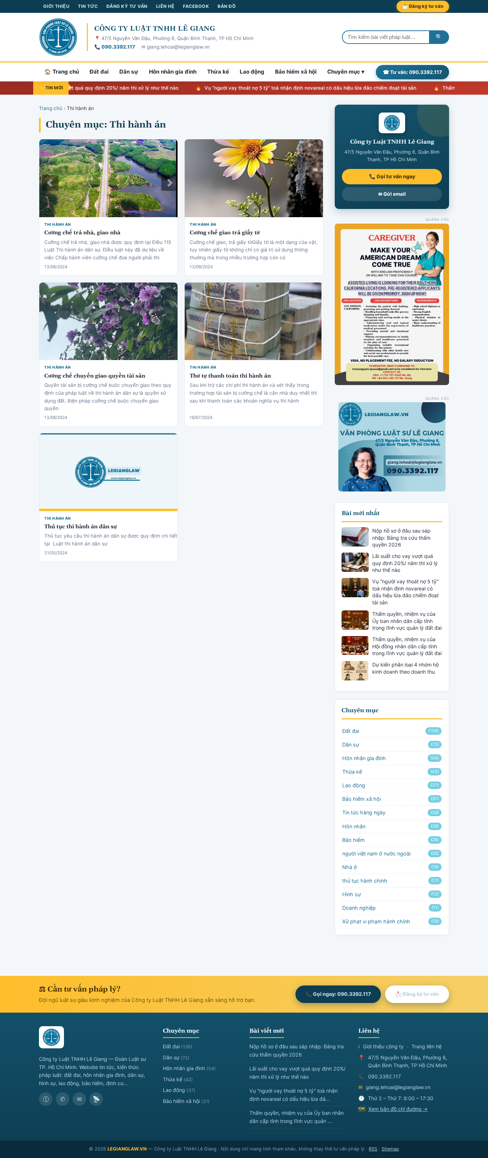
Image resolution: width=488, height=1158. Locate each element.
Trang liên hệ (427, 1046)
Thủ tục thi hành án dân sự (80, 526)
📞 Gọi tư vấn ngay (392, 176)
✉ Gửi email (392, 194)
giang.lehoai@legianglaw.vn (398, 1087)
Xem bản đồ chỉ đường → (398, 1109)
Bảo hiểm (390, 840)
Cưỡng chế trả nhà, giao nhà (82, 232)
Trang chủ (50, 108)
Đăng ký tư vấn (127, 6)
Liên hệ (165, 6)
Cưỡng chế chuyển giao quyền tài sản (94, 376)
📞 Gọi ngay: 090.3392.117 (338, 994)
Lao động (252, 71)
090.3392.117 (384, 1076)
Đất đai (99, 71)
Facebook (196, 6)
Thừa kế (218, 71)
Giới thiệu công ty (383, 1046)
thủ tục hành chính (390, 881)
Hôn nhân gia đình (172, 71)
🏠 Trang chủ (61, 71)
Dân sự (128, 71)
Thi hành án (57, 224)
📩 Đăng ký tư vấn (422, 6)
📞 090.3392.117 (114, 47)
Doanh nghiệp (390, 908)
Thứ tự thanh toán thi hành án (230, 376)
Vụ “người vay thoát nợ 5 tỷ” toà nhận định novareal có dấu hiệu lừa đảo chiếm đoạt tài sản (285, 88)
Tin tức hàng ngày (390, 812)
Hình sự (390, 894)
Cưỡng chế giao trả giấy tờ (225, 232)
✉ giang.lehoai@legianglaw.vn (175, 47)
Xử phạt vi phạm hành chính (390, 921)
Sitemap (390, 1149)
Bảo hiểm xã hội (296, 71)
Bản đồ (227, 6)
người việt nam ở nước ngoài (390, 853)
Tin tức (88, 6)
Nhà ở (390, 867)
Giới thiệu (56, 6)
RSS (373, 1149)
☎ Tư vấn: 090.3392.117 (412, 72)
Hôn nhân (390, 826)
